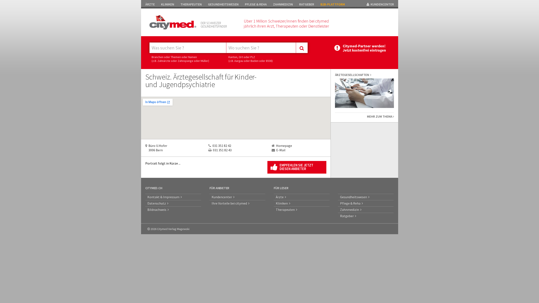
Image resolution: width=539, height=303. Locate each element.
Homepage (284, 146)
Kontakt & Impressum (164, 197)
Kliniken (282, 203)
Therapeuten (286, 209)
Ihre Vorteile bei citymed (230, 203)
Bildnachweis (157, 209)
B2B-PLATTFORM (332, 4)
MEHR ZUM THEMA (380, 116)
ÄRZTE (150, 4)
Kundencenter (222, 197)
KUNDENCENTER (381, 4)
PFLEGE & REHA (256, 4)
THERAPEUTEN (191, 4)
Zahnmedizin (350, 209)
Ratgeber (347, 216)
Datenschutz (157, 203)
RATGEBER (306, 4)
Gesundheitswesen (354, 197)
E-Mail (281, 150)
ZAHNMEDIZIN (283, 4)
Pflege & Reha (351, 203)
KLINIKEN (167, 4)
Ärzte (280, 197)
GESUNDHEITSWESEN (223, 4)
